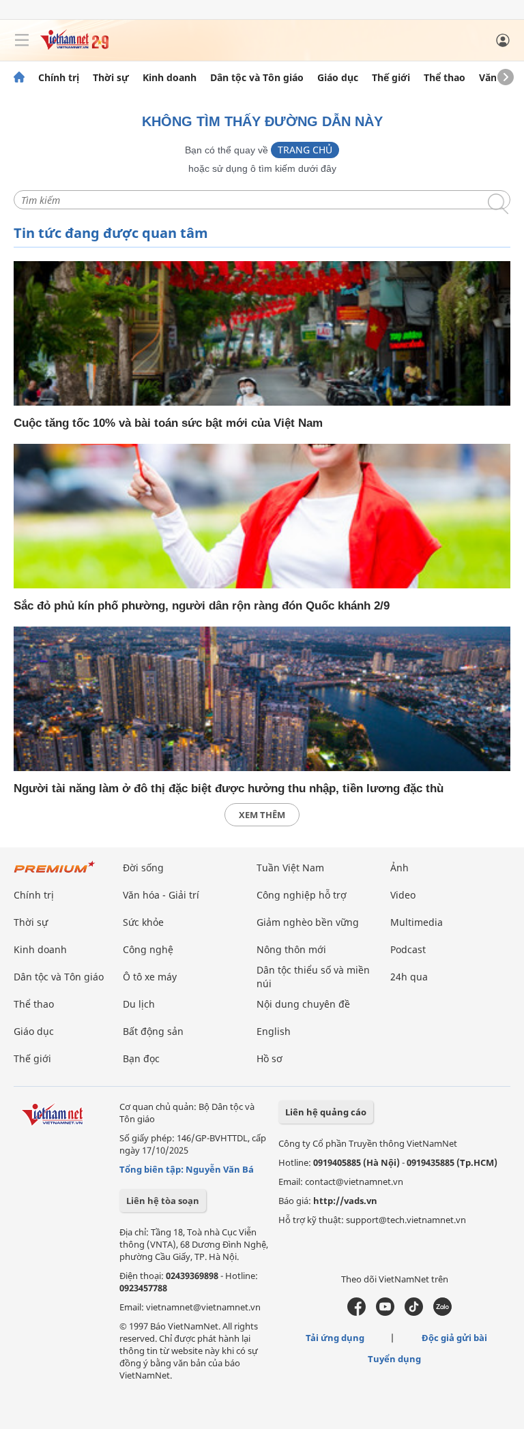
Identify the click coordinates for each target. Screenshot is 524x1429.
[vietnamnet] (74, 46)
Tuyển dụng (394, 1359)
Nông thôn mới (291, 949)
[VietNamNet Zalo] (442, 1312)
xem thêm (262, 815)
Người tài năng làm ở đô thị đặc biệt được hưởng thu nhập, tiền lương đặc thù (228, 788)
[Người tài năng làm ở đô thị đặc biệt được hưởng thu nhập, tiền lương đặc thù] (262, 699)
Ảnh (399, 867)
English (274, 1031)
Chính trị (58, 77)
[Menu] (22, 40)
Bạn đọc (141, 1058)
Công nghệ (148, 949)
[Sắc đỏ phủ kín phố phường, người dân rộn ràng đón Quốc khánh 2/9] (262, 516)
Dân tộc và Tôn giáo (257, 77)
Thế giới (391, 77)
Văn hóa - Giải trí (161, 894)
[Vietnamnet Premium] (55, 873)
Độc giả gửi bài (454, 1338)
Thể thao (444, 77)
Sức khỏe (143, 922)
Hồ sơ (269, 1058)
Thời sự (111, 77)
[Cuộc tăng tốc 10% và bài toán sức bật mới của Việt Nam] (262, 333)
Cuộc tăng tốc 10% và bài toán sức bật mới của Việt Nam (168, 423)
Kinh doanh (169, 77)
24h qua (409, 976)
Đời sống (143, 867)
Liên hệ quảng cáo (325, 1112)
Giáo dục (337, 77)
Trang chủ (305, 149)
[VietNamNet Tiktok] (414, 1312)
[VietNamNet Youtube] (385, 1312)
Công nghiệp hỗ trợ (302, 894)
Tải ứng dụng (335, 1338)
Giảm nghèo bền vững (308, 922)
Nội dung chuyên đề (303, 1003)
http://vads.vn (345, 1200)
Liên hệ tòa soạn (162, 1200)
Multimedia (416, 922)
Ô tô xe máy (150, 976)
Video (403, 894)
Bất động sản (153, 1031)
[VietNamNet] (19, 78)
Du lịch (139, 1003)
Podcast (408, 949)
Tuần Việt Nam (290, 867)
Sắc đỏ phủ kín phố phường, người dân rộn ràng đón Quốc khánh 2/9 (202, 605)
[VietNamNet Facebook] (356, 1312)
